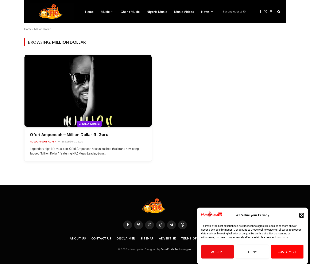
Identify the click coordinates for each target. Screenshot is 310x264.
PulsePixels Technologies (176, 249)
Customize (287, 252)
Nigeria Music (157, 12)
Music (105, 12)
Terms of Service (195, 238)
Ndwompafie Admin (43, 141)
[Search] (278, 11)
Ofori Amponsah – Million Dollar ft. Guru (69, 134)
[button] (301, 215)
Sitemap (147, 238)
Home (89, 12)
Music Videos (184, 12)
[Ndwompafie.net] (52, 11)
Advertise (167, 238)
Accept (217, 252)
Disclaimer (126, 238)
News (205, 12)
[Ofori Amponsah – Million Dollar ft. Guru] (88, 91)
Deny (252, 252)
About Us (78, 238)
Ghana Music (130, 12)
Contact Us (101, 238)
